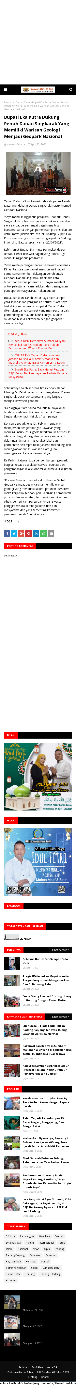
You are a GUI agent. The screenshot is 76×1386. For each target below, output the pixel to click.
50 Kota (10, 1236)
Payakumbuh (13, 1261)
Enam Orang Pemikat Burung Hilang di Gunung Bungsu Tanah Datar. (47, 998)
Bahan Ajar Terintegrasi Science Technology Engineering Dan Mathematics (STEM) (44, 1301)
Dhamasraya (13, 1242)
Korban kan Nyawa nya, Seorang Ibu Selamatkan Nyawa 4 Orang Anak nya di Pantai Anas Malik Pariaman (47, 1142)
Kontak (45, 1377)
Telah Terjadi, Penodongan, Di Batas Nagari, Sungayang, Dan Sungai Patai (43, 1122)
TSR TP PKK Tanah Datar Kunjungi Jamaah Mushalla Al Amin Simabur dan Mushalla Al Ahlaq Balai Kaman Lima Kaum (36, 358)
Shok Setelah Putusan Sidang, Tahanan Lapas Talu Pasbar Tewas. (46, 1160)
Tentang (30, 1274)
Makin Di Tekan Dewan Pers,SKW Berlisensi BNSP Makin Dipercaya (45, 1336)
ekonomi (11, 1280)
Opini (47, 1249)
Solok (34, 1268)
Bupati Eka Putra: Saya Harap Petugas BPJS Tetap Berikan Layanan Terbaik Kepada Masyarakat (37, 373)
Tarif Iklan (37, 1367)
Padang (60, 1249)
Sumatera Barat (51, 1268)
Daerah (59, 1236)
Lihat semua (59, 950)
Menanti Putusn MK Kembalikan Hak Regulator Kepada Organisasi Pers (47, 1319)
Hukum (30, 1242)
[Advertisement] (38, 42)
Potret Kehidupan (16, 1268)
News (36, 1249)
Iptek (62, 1242)
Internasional (46, 1242)
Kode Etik (52, 1367)
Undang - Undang (50, 1274)
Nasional (23, 1249)
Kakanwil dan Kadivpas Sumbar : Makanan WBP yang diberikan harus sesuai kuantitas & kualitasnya (47, 1050)
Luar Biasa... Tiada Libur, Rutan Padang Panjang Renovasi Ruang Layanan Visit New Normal (45, 1030)
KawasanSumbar (16, 144)
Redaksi (23, 1367)
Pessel (45, 1261)
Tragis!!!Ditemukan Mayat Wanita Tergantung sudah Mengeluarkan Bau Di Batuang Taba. (46, 980)
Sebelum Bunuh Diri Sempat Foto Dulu (45, 961)
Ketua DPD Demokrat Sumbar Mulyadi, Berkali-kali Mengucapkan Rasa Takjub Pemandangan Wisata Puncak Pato (37, 344)
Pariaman (35, 1255)
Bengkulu (44, 1236)
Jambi (9, 1249)
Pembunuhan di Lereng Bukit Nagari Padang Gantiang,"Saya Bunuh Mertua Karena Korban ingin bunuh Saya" (47, 1181)
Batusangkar (27, 1236)
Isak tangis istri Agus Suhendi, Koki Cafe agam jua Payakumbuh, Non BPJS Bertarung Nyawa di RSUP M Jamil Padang (47, 1205)
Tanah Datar (23, 102)
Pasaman (51, 1255)
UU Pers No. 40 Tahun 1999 (53, 1372)
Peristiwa (31, 1261)
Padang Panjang (15, 1255)
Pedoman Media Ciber (20, 1372)
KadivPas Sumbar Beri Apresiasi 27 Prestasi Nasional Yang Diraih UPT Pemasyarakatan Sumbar (46, 1069)
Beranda (9, 102)
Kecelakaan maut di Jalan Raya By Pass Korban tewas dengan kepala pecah (46, 1102)
